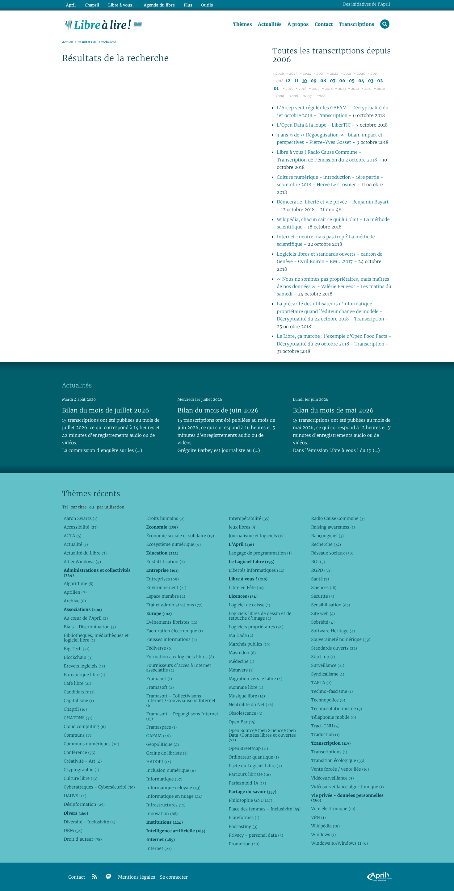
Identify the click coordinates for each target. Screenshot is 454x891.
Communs (78, 735)
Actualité (76, 544)
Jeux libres (243, 527)
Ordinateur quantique (254, 757)
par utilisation (110, 507)
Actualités (269, 24)
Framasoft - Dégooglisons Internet (182, 716)
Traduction (325, 734)
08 (323, 81)
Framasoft (160, 687)
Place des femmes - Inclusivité (265, 809)
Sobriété (322, 622)
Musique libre (247, 696)
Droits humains (165, 518)
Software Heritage (333, 631)
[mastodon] (109, 877)
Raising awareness (333, 527)
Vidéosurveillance (332, 778)
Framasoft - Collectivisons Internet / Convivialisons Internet (180, 700)
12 (288, 81)
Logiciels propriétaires (256, 627)
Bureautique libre (84, 674)
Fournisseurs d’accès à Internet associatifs (178, 668)
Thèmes (242, 24)
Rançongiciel (327, 535)
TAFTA (321, 682)
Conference (79, 752)
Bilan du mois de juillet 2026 (105, 410)
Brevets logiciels (84, 666)
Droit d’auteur (83, 839)
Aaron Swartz (80, 518)
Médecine (241, 661)
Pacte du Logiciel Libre (255, 765)
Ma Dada (241, 635)
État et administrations (174, 605)
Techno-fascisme (332, 691)
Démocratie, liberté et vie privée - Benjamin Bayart (333, 202)
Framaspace (161, 727)
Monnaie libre (246, 687)
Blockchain (78, 657)
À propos (298, 24)
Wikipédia (325, 826)
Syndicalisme (327, 674)
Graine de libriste (166, 753)
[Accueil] (102, 23)
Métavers (241, 670)
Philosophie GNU (250, 800)
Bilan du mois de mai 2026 (333, 410)
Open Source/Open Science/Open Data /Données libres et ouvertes (262, 735)
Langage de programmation (260, 553)
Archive (75, 601)
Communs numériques (91, 744)
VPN (318, 817)
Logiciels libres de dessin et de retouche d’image (260, 616)
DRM (73, 830)
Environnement (166, 587)
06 (342, 81)
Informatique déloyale (173, 787)
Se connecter (174, 877)
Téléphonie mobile (333, 717)
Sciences (323, 587)
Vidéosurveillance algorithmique (347, 786)
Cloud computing (85, 726)
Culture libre (80, 778)
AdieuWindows (82, 561)
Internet (158, 848)
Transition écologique (337, 760)
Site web (323, 613)
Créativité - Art (83, 761)
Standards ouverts (334, 648)
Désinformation (84, 804)
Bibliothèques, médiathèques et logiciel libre (96, 638)
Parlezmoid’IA (247, 783)
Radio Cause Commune (337, 518)
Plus (188, 5)
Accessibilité (81, 527)
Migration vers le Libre (255, 678)
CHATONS (78, 718)
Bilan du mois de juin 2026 (218, 410)
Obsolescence (245, 713)
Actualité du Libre (85, 553)
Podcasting (243, 826)
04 (361, 81)
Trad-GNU (325, 726)
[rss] (94, 877)
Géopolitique (162, 744)
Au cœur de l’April (86, 618)
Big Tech (76, 648)
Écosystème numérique (173, 544)
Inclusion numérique (170, 770)
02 (380, 81)
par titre (78, 507)
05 (352, 81)
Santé (320, 579)
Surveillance (327, 665)
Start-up (323, 656)
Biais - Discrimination (90, 627)
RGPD (321, 570)
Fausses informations (171, 639)
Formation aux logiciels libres (180, 656)
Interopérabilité (249, 518)
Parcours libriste (250, 774)
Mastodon (242, 652)
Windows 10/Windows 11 (339, 843)
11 (296, 81)
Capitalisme (79, 700)
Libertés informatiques (256, 570)
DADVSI (75, 795)
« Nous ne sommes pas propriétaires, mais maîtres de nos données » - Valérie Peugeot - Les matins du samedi (334, 286)
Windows (323, 834)
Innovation (162, 813)
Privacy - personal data (256, 835)
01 (276, 88)
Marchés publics (249, 644)
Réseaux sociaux (332, 553)
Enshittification (165, 561)
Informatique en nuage (174, 796)
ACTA (72, 535)
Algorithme (79, 583)
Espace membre (165, 596)
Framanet (159, 678)
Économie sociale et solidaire (180, 535)
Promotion (244, 844)
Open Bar (242, 722)
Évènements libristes (171, 622)
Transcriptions (356, 24)
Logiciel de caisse (249, 605)
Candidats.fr (79, 692)
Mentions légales (136, 877)
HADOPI (158, 761)
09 (314, 81)
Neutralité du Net (251, 704)
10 (304, 81)
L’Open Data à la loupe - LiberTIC (314, 125)
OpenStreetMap (248, 748)
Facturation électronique (174, 631)
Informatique (164, 779)
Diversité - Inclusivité (89, 822)
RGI (318, 561)
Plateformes (244, 817)
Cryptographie (81, 769)
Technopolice (328, 700)
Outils (207, 5)
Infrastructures (165, 805)
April (71, 5)
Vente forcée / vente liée (340, 769)
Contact (324, 24)
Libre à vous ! (121, 5)
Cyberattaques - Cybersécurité (99, 787)
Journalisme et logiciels (256, 535)
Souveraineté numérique (340, 639)
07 (332, 81)
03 (371, 81)
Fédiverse (159, 648)
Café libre (77, 683)
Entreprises (162, 579)
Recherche (326, 544)
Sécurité (322, 596)
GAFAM (158, 735)
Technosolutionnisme (336, 708)
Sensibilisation (330, 605)
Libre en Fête (246, 587)
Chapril (75, 709)
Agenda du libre (159, 5)
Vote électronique (333, 808)
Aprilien (75, 592)
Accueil (67, 42)
